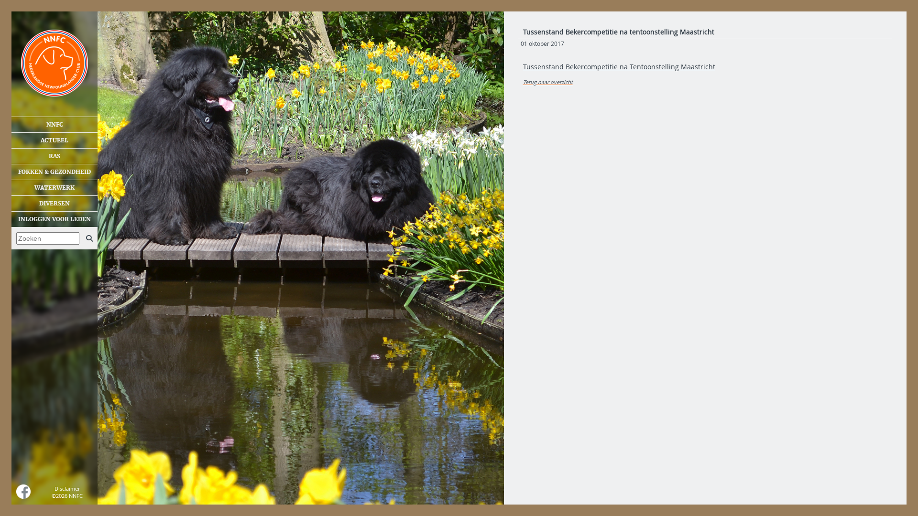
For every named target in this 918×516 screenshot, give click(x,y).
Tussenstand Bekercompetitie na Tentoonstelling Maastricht (619, 66)
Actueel (54, 140)
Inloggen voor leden (54, 219)
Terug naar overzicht (548, 82)
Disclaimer (67, 488)
